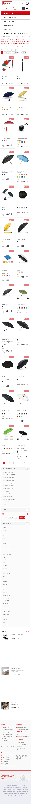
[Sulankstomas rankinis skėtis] (7, 399)
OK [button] (15, 799)
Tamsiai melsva (6, 608)
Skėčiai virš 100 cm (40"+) (9, 485)
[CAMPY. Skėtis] (23, 228)
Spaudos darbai (7, 733)
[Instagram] (20, 758)
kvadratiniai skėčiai (19, 45)
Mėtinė (4, 557)
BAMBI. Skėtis (5, 77)
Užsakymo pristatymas (9, 765)
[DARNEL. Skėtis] (7, 228)
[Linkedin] (20, 756)
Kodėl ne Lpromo (21, 744)
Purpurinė (5, 565)
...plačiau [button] (19, 795)
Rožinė (4, 570)
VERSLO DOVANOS (9, 13)
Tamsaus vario (6, 606)
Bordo (4, 535)
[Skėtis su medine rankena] (23, 159)
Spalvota (5, 592)
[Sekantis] (15, 52)
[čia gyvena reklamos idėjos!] (7, 2)
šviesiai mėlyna (6, 598)
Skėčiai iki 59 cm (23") (8, 472)
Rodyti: (19, 52)
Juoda (4, 546)
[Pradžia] (2, 33)
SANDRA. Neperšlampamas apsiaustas (6, 272)
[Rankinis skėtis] (23, 194)
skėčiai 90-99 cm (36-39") (18, 41)
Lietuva (4, 781)
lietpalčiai (22, 46)
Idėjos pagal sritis (7, 734)
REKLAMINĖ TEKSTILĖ (10, 21)
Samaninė (5, 581)
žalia (4, 622)
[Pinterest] (17, 758)
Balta (4, 532)
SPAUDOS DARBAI (9, 25)
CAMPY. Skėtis (21, 239)
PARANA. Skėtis (6, 138)
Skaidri (4, 587)
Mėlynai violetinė (7, 554)
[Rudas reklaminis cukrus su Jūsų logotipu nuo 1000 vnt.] (5, 705)
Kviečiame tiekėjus (22, 734)
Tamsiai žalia (6, 617)
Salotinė (4, 579)
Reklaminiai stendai (8, 729)
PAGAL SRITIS (8, 30)
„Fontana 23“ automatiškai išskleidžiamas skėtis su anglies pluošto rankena (7, 341)
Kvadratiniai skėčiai (7, 496)
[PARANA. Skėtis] (7, 127)
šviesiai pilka (6, 600)
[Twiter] (23, 756)
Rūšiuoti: (3, 50)
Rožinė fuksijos (6, 573)
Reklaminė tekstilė (7, 731)
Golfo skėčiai (6, 491)
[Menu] (27, 3)
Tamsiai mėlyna (6, 611)
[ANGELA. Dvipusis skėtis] (7, 194)
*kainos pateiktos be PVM (7, 746)
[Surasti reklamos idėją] (22, 3)
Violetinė (5, 619)
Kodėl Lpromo (20, 742)
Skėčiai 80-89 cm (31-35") (9, 480)
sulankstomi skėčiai (6, 45)
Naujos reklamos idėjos (23, 736)
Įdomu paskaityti (21, 748)
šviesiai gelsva (6, 595)
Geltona (4, 541)
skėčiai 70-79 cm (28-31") (18, 39)
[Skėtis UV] (23, 259)
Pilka (4, 562)
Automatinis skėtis (6, 107)
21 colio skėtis (20, 77)
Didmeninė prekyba (22, 727)
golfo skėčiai (26, 43)
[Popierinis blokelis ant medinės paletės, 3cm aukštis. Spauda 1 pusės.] (5, 671)
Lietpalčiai (5, 504)
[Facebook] (17, 756)
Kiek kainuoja (6, 757)
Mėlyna (4, 551)
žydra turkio (5, 625)
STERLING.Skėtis (21, 107)
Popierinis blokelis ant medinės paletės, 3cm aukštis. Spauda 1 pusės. (17, 670)
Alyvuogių (5, 530)
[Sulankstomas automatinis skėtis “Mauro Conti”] (7, 365)
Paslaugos (5, 740)
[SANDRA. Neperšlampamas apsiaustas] (7, 259)
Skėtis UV (19, 270)
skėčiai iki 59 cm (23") (20, 38)
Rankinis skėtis (21, 206)
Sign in (6, 8)
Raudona (5, 568)
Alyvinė (4, 527)
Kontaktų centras (21, 750)
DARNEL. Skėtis (6, 239)
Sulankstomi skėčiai (7, 494)
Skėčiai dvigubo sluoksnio (9, 499)
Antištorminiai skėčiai (8, 488)
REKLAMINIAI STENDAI (10, 17)
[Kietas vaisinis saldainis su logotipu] (5, 637)
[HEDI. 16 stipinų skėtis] (23, 365)
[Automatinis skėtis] (7, 96)
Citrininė (4, 538)
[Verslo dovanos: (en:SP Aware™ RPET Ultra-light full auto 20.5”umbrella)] (23, 434)
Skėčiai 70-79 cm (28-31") (9, 477)
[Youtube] (26, 756)
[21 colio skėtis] (23, 65)
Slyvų (4, 589)
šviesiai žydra (6, 603)
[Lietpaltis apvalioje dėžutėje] (23, 127)
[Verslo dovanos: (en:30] (23, 293)
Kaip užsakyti (6, 759)
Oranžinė (5, 560)
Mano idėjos (16, 7)
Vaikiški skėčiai (6, 502)
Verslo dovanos (7, 727)
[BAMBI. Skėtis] (7, 65)
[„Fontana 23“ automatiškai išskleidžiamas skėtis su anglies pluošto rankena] (7, 326)
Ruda (4, 576)
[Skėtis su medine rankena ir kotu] (23, 399)
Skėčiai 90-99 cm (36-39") (9, 483)
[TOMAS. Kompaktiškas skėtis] (7, 434)
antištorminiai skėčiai (16, 43)
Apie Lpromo (20, 746)
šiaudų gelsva (6, 584)
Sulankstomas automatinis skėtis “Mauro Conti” (6, 378)
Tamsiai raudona (6, 614)
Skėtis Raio (5, 304)
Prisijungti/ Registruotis (8, 755)
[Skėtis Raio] (7, 293)
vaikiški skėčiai (15, 46)
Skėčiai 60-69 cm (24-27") (9, 474)
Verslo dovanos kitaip (22, 729)
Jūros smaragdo (6, 549)
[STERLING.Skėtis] (23, 96)
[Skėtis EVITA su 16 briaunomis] (7, 159)
